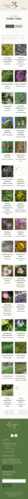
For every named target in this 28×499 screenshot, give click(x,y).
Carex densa (20, 356)
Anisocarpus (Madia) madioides (20, 133)
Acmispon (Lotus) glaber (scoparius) (7, 60)
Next (24, 412)
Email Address (6, 478)
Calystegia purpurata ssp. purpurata (21, 281)
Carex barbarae (7, 356)
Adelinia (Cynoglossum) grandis (20, 60)
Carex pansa (20, 376)
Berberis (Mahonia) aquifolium (20, 181)
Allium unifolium (20, 84)
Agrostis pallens (7, 84)
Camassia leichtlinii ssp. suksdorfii (20, 307)
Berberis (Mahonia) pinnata (20, 206)
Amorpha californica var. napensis (20, 108)
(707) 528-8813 (9, 452)
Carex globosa (7, 376)
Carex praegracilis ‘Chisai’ (20, 400)
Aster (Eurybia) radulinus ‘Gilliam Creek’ (7, 181)
